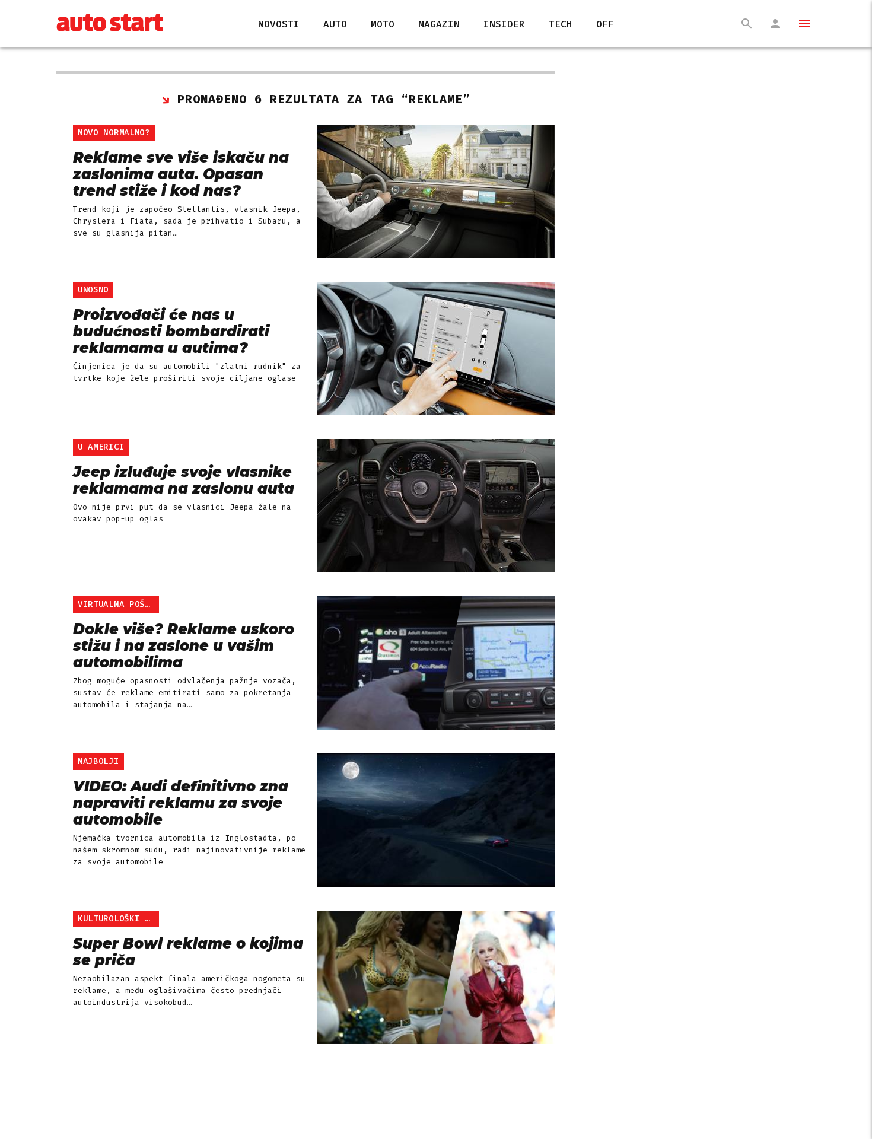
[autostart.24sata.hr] (109, 24)
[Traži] (747, 24)
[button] (799, 24)
